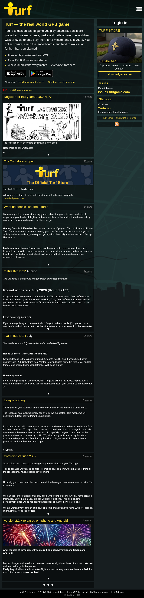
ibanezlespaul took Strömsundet (26, 90)
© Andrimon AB (72, 595)
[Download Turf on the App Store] (15, 73)
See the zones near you (61, 82)
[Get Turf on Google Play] (41, 73)
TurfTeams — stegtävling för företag (119, 118)
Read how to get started (31, 82)
